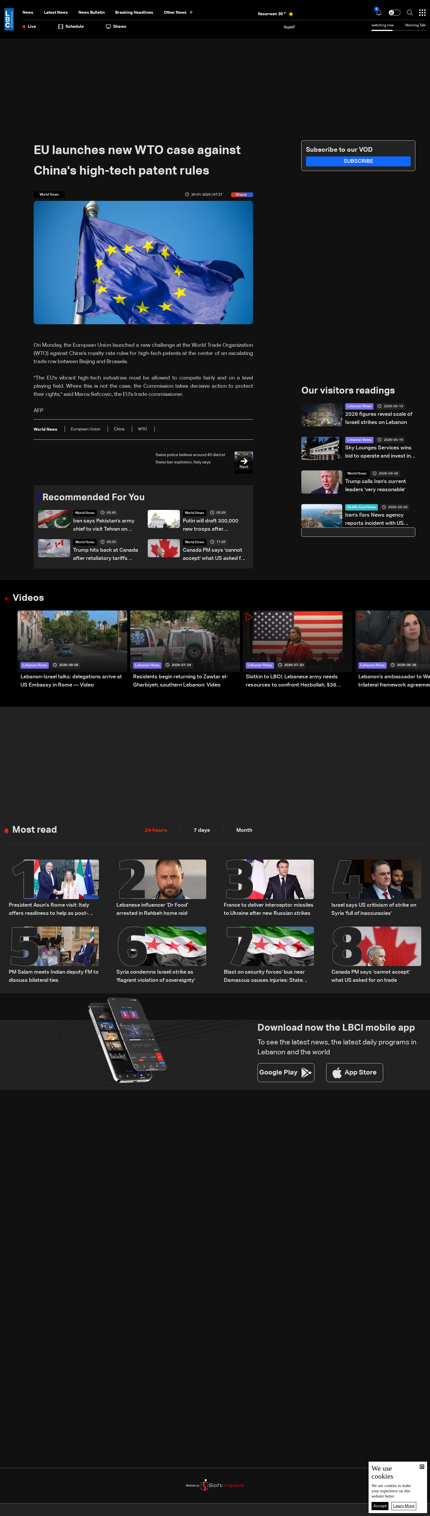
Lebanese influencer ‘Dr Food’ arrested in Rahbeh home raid (152, 909)
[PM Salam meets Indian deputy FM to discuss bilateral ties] (54, 955)
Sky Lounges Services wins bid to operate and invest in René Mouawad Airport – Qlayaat (378, 452)
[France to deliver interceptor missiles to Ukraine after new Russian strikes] (269, 888)
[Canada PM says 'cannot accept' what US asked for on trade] (376, 955)
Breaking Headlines (134, 13)
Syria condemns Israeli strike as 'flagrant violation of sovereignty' (155, 976)
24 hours (156, 830)
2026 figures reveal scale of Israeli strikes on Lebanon (378, 418)
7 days (202, 830)
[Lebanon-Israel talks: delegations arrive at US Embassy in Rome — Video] (72, 649)
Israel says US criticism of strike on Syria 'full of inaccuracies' (373, 909)
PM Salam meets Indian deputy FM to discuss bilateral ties (54, 976)
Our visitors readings (348, 391)
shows (119, 27)
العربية (289, 26)
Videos (28, 598)
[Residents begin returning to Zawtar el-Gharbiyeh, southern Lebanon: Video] (185, 649)
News (28, 13)
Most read (34, 830)
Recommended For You (93, 497)
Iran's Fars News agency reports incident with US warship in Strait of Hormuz (378, 520)
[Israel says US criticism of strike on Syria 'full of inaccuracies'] (376, 888)
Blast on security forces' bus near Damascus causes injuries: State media (264, 977)
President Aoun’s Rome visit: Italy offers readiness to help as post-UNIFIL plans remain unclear (49, 910)
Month (244, 830)
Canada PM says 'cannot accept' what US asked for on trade (214, 555)
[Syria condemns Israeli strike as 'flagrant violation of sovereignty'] (161, 955)
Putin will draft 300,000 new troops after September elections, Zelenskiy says (210, 525)
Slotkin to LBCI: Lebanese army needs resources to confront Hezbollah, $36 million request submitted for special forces (298, 681)
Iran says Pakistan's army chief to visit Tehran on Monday (104, 525)
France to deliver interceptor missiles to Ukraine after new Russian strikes (269, 909)
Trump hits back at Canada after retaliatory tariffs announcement (105, 555)
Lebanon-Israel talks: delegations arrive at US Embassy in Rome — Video (71, 681)
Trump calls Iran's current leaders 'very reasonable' (375, 485)
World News (84, 513)
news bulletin (91, 13)
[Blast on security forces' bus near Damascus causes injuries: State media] (269, 955)
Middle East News (361, 507)
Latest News (56, 13)
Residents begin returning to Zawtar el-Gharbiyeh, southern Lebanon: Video (180, 681)
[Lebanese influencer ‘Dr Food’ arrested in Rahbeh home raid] (161, 888)
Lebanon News (359, 406)
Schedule (75, 27)
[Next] (422, 649)
